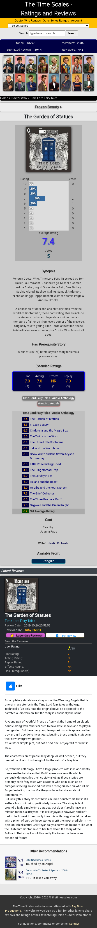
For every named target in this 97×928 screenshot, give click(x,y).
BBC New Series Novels (38, 860)
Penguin (48, 561)
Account (76, 20)
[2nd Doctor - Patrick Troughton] (20, 64)
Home (4, 98)
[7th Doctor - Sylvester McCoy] (77, 64)
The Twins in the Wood (44, 436)
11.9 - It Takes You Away (41, 878)
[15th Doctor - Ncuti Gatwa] (88, 82)
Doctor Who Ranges (28, 20)
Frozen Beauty (39, 424)
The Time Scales (47, 4)
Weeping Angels (48, 403)
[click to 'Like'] (10, 686)
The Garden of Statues (44, 419)
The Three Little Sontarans (46, 442)
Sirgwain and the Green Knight (49, 505)
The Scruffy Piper (41, 475)
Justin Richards (58, 543)
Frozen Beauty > (48, 107)
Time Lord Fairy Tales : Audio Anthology (48, 398)
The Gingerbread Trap (44, 470)
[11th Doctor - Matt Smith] (43, 82)
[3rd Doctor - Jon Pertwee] (31, 64)
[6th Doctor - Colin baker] (65, 64)
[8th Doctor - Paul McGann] (88, 64)
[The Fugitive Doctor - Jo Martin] (65, 82)
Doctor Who (19, 98)
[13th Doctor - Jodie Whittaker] (77, 82)
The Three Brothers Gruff (46, 499)
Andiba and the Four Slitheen (48, 487)
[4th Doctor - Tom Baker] (43, 64)
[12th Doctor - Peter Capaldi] (54, 82)
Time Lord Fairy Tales (44, 98)
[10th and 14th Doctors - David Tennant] (31, 82)
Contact (74, 923)
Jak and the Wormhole (44, 448)
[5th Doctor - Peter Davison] (54, 64)
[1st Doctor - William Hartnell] (8, 64)
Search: (23, 33)
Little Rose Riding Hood (45, 464)
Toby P (33, 630)
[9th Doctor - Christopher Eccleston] (20, 82)
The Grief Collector (42, 493)
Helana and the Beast (44, 481)
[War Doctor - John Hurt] (8, 82)
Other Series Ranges (56, 20)
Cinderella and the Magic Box (49, 430)
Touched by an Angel (39, 863)
